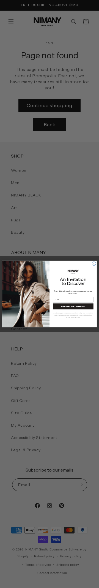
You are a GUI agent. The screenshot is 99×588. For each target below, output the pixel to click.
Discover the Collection (73, 306)
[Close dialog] (94, 264)
